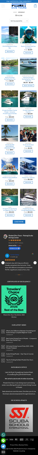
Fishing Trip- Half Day (28, 177)
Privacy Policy (14, 445)
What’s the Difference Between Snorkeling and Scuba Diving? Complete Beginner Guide (21, 331)
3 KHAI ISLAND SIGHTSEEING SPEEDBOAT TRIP (10, 146)
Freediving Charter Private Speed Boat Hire (28, 209)
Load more (18, 222)
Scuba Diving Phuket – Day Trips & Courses (19, 354)
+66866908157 (26, 1)
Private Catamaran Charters (28, 111)
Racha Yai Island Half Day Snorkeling (28, 47)
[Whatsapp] (3, 434)
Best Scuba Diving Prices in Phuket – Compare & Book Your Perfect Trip (21, 339)
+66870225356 (14, 1)
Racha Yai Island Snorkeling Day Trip (9, 78)
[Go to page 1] (17, 274)
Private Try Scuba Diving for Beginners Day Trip (10, 209)
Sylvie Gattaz (14, 255)
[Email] (3, 452)
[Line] (3, 440)
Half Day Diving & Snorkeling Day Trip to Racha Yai (28, 79)
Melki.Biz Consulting (19, 451)
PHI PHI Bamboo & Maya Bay (10, 47)
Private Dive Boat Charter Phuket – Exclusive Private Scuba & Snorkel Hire (9, 113)
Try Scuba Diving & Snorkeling (28, 145)
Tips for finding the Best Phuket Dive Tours (19, 360)
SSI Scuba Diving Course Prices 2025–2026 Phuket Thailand (19, 347)
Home (15, 12)
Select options (28, 85)
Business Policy (23, 445)
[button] (3, 6)
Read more (10, 51)
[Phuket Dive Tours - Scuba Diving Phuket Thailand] (19, 6)
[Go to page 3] (20, 274)
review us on (14, 248)
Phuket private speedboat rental (9, 178)
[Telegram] (3, 446)
